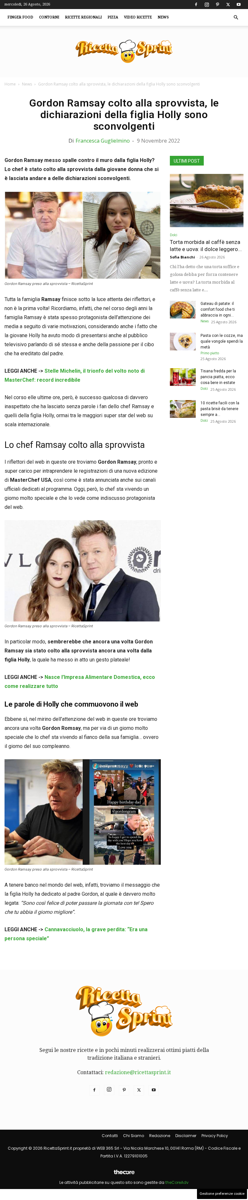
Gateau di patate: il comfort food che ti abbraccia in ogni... (218, 309)
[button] (235, 17)
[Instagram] (207, 4)
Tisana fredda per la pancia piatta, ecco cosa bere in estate (218, 377)
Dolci (173, 235)
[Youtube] (238, 4)
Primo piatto (210, 353)
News (163, 17)
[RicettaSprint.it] (124, 52)
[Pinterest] (217, 4)
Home (10, 84)
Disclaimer (185, 1135)
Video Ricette (138, 17)
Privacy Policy (215, 1135)
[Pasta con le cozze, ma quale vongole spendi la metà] (183, 341)
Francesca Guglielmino (103, 140)
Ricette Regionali (83, 17)
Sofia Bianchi (182, 257)
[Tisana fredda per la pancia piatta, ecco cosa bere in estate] (183, 377)
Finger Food (20, 17)
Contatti (110, 1135)
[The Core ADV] (124, 1174)
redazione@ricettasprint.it (138, 1072)
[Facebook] (196, 4)
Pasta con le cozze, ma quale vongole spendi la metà (222, 341)
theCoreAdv (177, 1182)
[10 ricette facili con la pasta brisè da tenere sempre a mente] (183, 409)
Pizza (113, 17)
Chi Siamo (133, 1135)
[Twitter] (228, 4)
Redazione (159, 1135)
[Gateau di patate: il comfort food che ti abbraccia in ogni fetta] (183, 309)
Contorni (49, 17)
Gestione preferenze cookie (222, 1194)
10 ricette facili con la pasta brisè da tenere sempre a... (220, 409)
